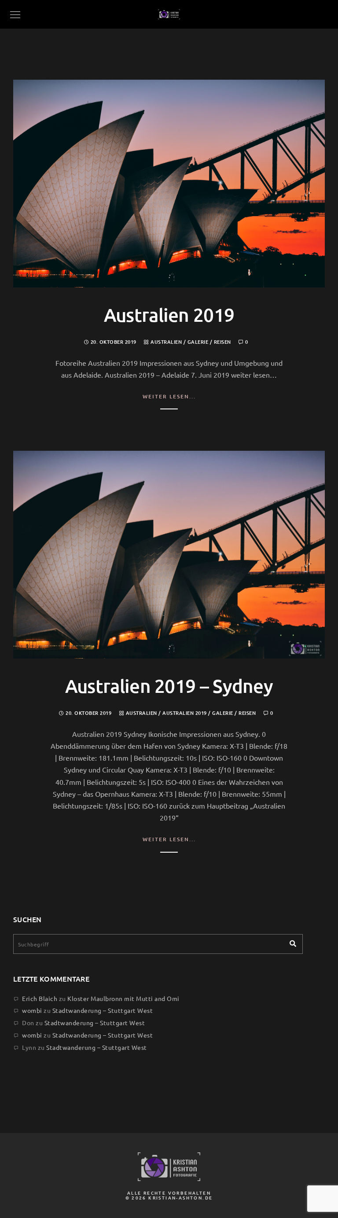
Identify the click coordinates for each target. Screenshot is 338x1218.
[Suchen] (290, 942)
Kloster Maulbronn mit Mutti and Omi (123, 998)
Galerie (198, 342)
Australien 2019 (169, 314)
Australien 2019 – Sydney (169, 685)
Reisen (222, 342)
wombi (32, 1010)
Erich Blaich (39, 998)
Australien (166, 342)
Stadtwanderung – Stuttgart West (102, 1010)
